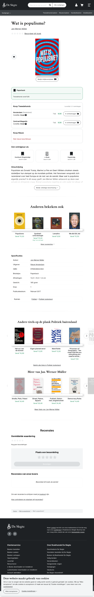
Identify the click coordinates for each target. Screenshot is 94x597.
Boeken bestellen (13, 549)
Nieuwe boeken (64, 13)
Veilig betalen (52, 558)
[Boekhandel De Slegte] (10, 5)
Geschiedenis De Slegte (55, 549)
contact (53, 527)
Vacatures (50, 570)
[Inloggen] (76, 5)
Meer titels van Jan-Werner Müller (47, 409)
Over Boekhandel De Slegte (59, 545)
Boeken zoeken (12, 552)
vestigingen (57, 530)
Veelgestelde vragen (77, 532)
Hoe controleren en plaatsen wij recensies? (27, 499)
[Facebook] (9, 534)
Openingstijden (12, 558)
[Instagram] (15, 534)
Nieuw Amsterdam (37, 264)
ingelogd (42, 494)
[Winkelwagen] (82, 5)
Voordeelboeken (76, 13)
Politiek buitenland (46, 299)
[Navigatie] (89, 5)
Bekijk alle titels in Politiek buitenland (47, 365)
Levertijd (10, 561)
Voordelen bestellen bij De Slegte (59, 552)
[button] (7, 336)
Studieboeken (87, 13)
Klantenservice (13, 545)
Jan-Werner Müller (19, 29)
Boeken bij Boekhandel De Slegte (59, 555)
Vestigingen (51, 567)
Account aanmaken (14, 573)
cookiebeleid (7, 587)
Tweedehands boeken (50, 13)
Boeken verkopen (13, 555)
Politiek (34, 299)
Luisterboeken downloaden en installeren (22, 570)
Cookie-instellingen (29, 591)
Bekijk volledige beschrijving (46, 188)
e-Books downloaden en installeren (20, 567)
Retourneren (11, 564)
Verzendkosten (52, 561)
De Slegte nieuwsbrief (55, 573)
